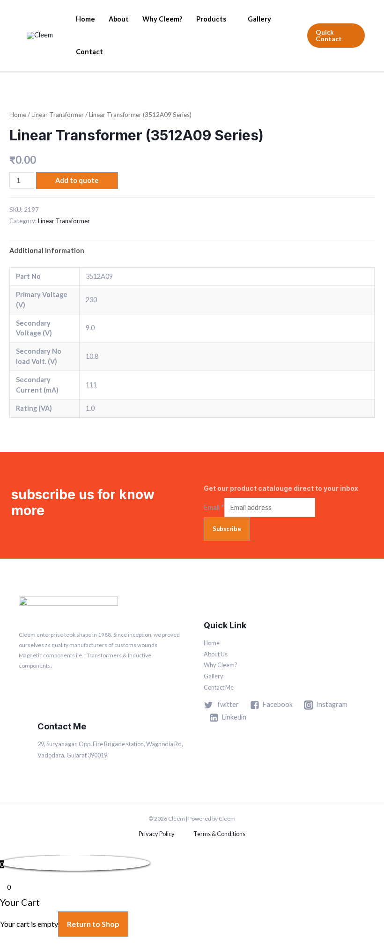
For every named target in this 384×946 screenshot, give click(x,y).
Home (85, 19)
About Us (216, 654)
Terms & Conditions (219, 833)
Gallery (259, 19)
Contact (89, 52)
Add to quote (77, 180)
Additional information (46, 251)
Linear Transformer (57, 114)
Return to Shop (93, 923)
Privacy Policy (157, 833)
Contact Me (219, 687)
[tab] (46, 251)
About (119, 19)
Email (214, 507)
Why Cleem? (162, 19)
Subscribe (227, 528)
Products (211, 19)
